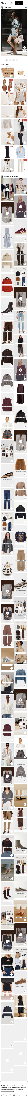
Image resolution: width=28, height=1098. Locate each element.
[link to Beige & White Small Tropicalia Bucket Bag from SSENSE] (7, 72)
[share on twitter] (13, 60)
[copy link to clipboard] (17, 60)
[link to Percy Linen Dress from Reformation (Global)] (7, 98)
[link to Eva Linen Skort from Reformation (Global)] (20, 98)
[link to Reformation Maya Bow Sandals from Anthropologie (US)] (20, 85)
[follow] (26, 7)
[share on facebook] (6, 60)
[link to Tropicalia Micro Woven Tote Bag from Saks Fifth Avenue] (20, 72)
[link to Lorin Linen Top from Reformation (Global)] (7, 138)
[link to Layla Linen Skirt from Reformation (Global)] (20, 125)
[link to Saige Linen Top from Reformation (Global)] (20, 112)
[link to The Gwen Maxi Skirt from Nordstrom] (7, 152)
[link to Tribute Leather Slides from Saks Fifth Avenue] (7, 85)
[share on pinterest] (10, 60)
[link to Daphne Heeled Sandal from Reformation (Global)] (7, 112)
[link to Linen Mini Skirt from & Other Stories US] (7, 125)
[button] (26, 3)
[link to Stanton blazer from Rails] (7, 165)
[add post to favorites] (24, 51)
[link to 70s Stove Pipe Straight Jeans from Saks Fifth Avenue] (20, 165)
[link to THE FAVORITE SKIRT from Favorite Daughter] (20, 138)
